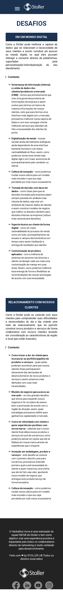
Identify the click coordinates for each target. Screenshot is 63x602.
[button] (28, 77)
